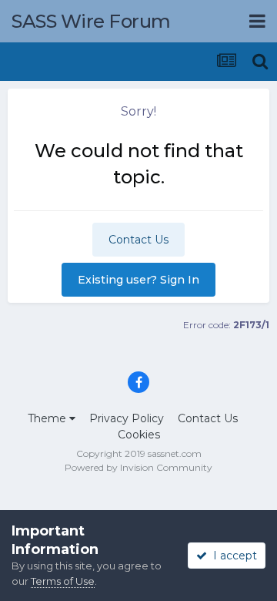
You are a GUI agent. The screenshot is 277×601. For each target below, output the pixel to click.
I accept (232, 555)
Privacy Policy (126, 418)
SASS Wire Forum (91, 21)
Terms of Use (63, 581)
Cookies (139, 435)
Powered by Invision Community (138, 467)
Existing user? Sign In (138, 280)
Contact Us (138, 240)
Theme (48, 418)
